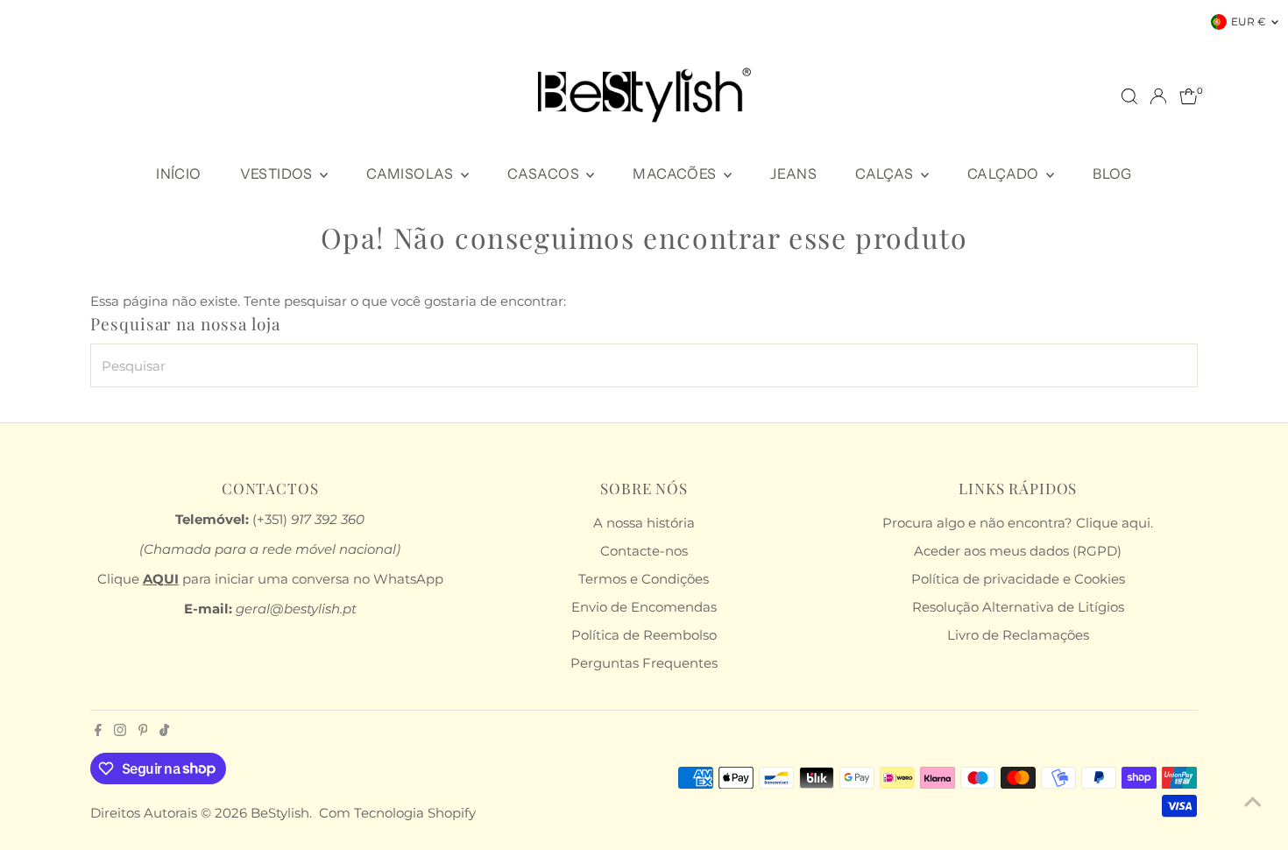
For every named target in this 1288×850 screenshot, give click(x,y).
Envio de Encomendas (644, 607)
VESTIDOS (278, 173)
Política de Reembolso (644, 635)
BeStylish (280, 812)
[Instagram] (120, 732)
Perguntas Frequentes (644, 663)
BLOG (1112, 173)
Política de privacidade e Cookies (1018, 578)
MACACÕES (676, 173)
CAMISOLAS (411, 173)
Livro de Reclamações (1018, 635)
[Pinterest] (143, 732)
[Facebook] (98, 732)
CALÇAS (885, 173)
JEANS (793, 173)
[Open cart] (1188, 96)
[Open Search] (1129, 96)
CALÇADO (1004, 173)
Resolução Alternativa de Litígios (1018, 607)
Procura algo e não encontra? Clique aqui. (1017, 522)
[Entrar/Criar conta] (1158, 96)
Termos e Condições (643, 578)
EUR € (1248, 21)
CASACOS (544, 173)
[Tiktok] (164, 732)
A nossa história (644, 522)
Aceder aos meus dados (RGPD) (1018, 550)
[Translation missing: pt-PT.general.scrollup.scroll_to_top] (1252, 801)
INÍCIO (178, 173)
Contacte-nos (644, 550)
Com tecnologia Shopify (397, 812)
